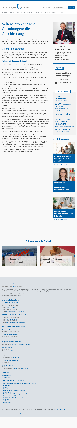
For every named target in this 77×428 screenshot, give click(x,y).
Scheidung (57, 121)
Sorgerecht (64, 121)
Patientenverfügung (67, 119)
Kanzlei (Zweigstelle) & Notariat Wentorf (15, 314)
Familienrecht (16, 338)
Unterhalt (66, 129)
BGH (69, 98)
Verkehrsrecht (7, 402)
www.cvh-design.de (59, 409)
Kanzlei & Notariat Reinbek (11, 303)
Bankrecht (6, 387)
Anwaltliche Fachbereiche (24, 12)
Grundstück (66, 111)
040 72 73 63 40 (12, 319)
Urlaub (56, 131)
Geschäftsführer (67, 104)
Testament (60, 124)
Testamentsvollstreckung (10, 401)
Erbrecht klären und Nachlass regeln (14, 390)
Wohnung (66, 131)
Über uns (11, 12)
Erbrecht (14, 368)
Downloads (55, 12)
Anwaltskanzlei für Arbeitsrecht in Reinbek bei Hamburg (19, 383)
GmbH (58, 111)
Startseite (5, 12)
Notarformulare (45, 12)
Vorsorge (61, 131)
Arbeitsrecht (14, 351)
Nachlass (58, 119)
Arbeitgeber (58, 96)
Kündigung (68, 117)
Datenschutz (17, 413)
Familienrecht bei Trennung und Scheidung (16, 394)
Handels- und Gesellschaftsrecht (20, 344)
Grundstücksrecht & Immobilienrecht (14, 396)
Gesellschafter (59, 106)
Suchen (71, 7)
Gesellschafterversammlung (61, 108)
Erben (58, 103)
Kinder (66, 114)
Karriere (62, 12)
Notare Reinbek (6, 375)
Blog (49, 7)
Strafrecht (6, 399)
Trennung (58, 129)
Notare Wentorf (6, 377)
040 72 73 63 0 (64, 79)
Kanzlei (58, 114)
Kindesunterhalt (59, 117)
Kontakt (45, 7)
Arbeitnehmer (60, 98)
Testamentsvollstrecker (64, 127)
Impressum (9, 413)
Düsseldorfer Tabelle (61, 100)
